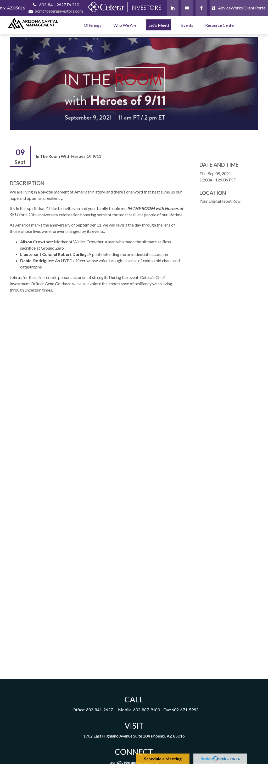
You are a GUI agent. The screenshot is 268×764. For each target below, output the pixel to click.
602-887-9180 (146, 709)
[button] (92, 24)
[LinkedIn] (172, 8)
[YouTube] (187, 8)
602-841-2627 (99, 709)
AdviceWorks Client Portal (242, 7)
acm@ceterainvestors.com (59, 10)
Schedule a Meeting (163, 758)
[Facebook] (201, 8)
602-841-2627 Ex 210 (59, 4)
